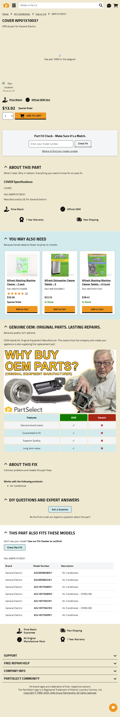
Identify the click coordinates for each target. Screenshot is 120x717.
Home (5, 13)
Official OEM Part (41, 100)
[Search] (100, 5)
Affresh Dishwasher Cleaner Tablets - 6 (60, 282)
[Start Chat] (113, 707)
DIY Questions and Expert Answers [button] (44, 500)
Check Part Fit (14, 547)
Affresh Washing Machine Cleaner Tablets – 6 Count (96, 282)
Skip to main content (60, 24)
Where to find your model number (60, 151)
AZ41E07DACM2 (43, 608)
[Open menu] (14, 5)
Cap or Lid (41, 13)
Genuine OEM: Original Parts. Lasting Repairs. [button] (55, 327)
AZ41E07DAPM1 (43, 615)
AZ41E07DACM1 (43, 601)
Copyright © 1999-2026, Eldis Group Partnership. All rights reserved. (60, 692)
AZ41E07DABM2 (43, 594)
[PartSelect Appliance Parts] (6, 5)
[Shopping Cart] (115, 5)
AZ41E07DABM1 (43, 587)
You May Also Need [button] (27, 239)
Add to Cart (34, 115)
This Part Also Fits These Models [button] (42, 533)
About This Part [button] (25, 167)
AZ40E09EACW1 (43, 580)
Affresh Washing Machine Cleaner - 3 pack (21, 282)
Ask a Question (60, 509)
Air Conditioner (22, 13)
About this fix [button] (23, 464)
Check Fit (83, 143)
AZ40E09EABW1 (43, 572)
